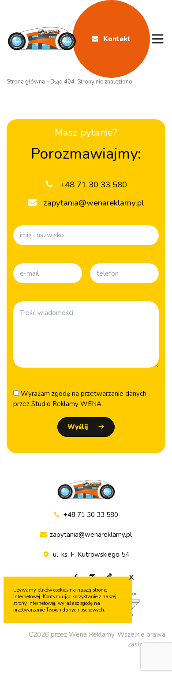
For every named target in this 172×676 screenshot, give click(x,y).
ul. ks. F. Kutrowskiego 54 (91, 554)
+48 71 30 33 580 (91, 514)
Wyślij (77, 426)
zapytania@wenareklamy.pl (91, 534)
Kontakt (116, 38)
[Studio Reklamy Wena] (42, 39)
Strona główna (26, 82)
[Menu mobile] (157, 38)
